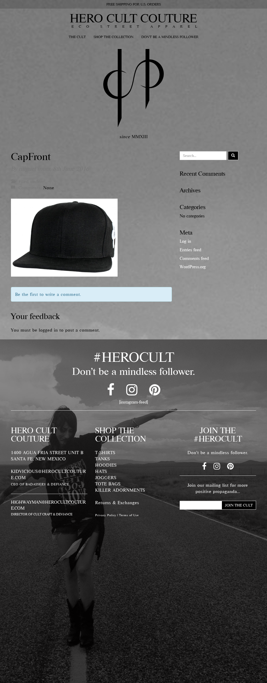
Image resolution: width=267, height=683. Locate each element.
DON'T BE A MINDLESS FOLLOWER (169, 37)
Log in (185, 241)
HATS (101, 471)
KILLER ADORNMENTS (120, 490)
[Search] (233, 155)
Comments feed (194, 258)
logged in (48, 330)
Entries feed (190, 249)
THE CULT (77, 37)
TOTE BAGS (108, 483)
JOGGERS (106, 477)
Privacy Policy (105, 515)
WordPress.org (193, 266)
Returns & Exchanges (117, 502)
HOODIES (106, 465)
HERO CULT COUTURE (133, 18)
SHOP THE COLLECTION (114, 37)
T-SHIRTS (105, 452)
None (48, 187)
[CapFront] (64, 237)
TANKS (102, 458)
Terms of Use (129, 515)
